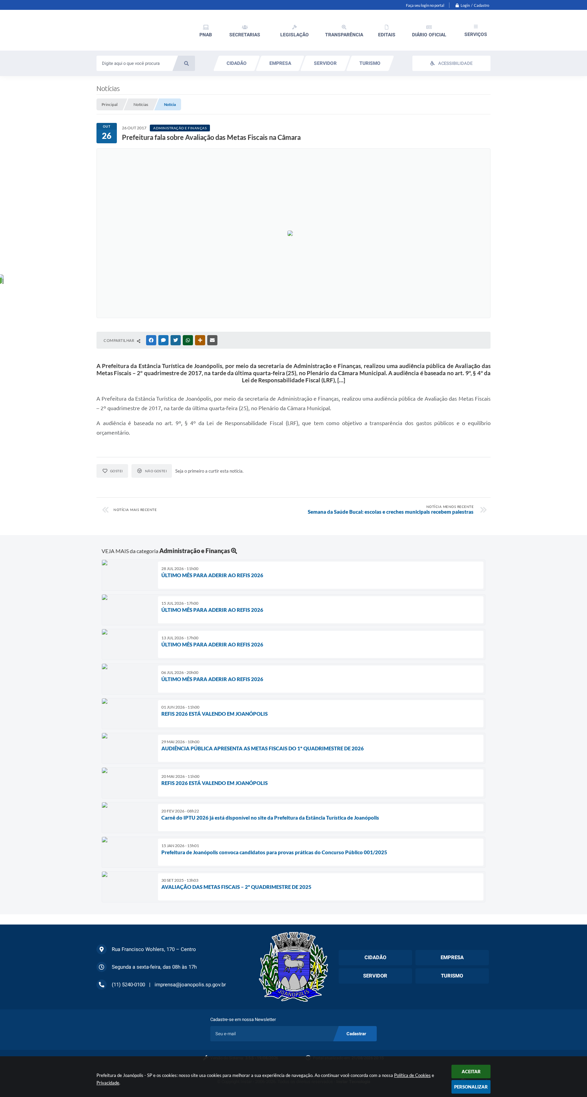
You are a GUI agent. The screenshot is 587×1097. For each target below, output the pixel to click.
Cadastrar (356, 1033)
